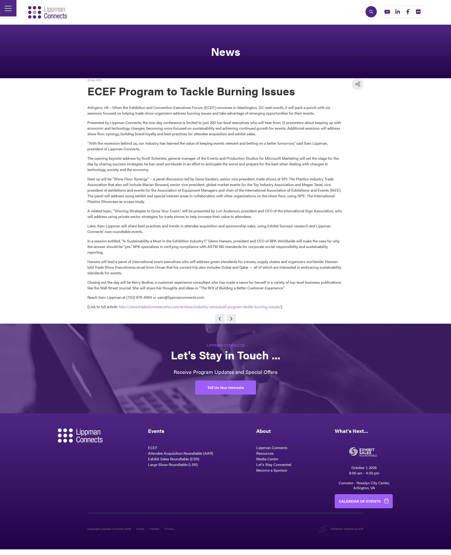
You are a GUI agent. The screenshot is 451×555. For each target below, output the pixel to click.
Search (371, 11)
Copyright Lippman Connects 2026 (109, 529)
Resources (265, 453)
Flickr (418, 11)
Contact (154, 529)
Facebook (407, 11)
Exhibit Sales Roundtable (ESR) (173, 459)
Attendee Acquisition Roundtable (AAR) (180, 453)
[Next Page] (231, 319)
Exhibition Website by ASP (347, 529)
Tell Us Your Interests (225, 387)
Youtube (387, 11)
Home (140, 529)
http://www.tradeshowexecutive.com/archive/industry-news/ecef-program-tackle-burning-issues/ (200, 306)
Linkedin (397, 11)
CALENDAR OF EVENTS (360, 501)
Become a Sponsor (272, 470)
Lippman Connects (272, 447)
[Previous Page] (220, 319)
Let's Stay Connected (273, 464)
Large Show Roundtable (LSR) (173, 464)
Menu (8, 8)
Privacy (169, 529)
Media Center (267, 459)
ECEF (152, 447)
